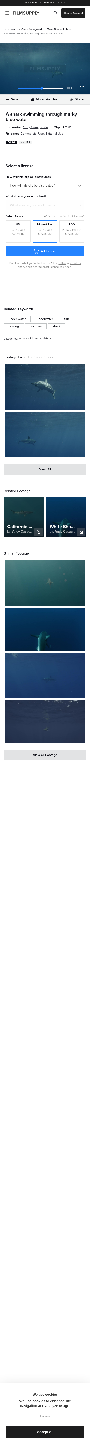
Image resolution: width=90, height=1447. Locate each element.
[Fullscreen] (81, 88)
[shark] (56, 326)
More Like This (46, 99)
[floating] (14, 326)
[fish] (66, 319)
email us (75, 263)
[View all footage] (45, 755)
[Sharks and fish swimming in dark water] (45, 675)
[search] (55, 13)
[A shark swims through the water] (45, 583)
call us (62, 263)
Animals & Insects (30, 338)
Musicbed (30, 2)
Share (79, 99)
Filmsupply (47, 2)
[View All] (45, 469)
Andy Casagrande (32, 29)
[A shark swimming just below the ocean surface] (45, 721)
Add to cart (49, 251)
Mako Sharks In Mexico (59, 29)
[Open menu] (7, 13)
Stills (61, 2)
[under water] (17, 319)
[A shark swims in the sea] (45, 629)
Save (14, 99)
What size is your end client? (32, 205)
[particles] (35, 326)
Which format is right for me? (64, 216)
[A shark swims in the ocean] (45, 387)
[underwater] (45, 319)
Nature (47, 338)
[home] (29, 13)
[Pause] (8, 88)
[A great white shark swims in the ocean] (45, 434)
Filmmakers (11, 29)
